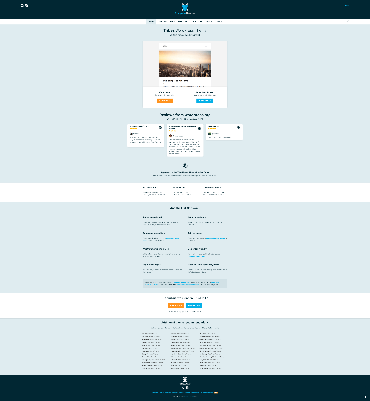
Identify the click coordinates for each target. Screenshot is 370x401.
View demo (166, 101)
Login (347, 5)
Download (206, 101)
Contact (161, 392)
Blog (172, 22)
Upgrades (162, 22)
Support (209, 22)
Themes (151, 22)
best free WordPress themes (188, 285)
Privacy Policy (195, 392)
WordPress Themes (149, 334)
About (220, 22)
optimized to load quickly (215, 238)
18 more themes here (182, 282)
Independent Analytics (207, 392)
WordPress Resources (171, 392)
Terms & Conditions (184, 392)
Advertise (155, 392)
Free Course (184, 22)
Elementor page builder (196, 256)
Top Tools (197, 22)
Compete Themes (189, 396)
